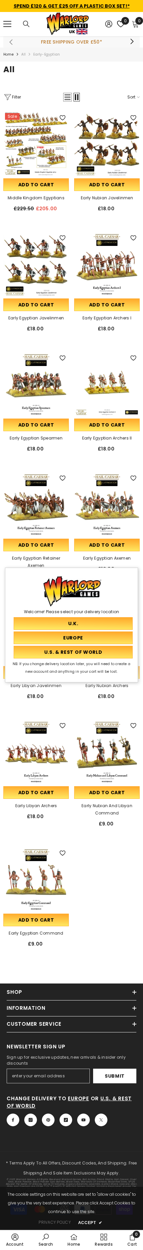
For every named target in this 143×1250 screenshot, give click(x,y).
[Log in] (108, 24)
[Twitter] (101, 1120)
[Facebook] (13, 1120)
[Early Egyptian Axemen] (107, 504)
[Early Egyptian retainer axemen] (36, 504)
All (23, 54)
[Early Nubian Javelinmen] (107, 144)
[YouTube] (83, 1120)
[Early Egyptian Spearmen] (36, 384)
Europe (78, 1098)
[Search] (26, 24)
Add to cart (36, 184)
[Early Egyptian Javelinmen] (36, 264)
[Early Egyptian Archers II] (107, 384)
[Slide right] (132, 42)
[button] (67, 97)
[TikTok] (66, 1120)
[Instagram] (30, 1120)
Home (8, 54)
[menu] (7, 24)
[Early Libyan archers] (36, 752)
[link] (15, 1240)
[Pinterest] (48, 1120)
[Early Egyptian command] (36, 879)
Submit (115, 1076)
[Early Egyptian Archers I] (107, 264)
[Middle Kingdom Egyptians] (36, 144)
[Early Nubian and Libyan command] (107, 752)
